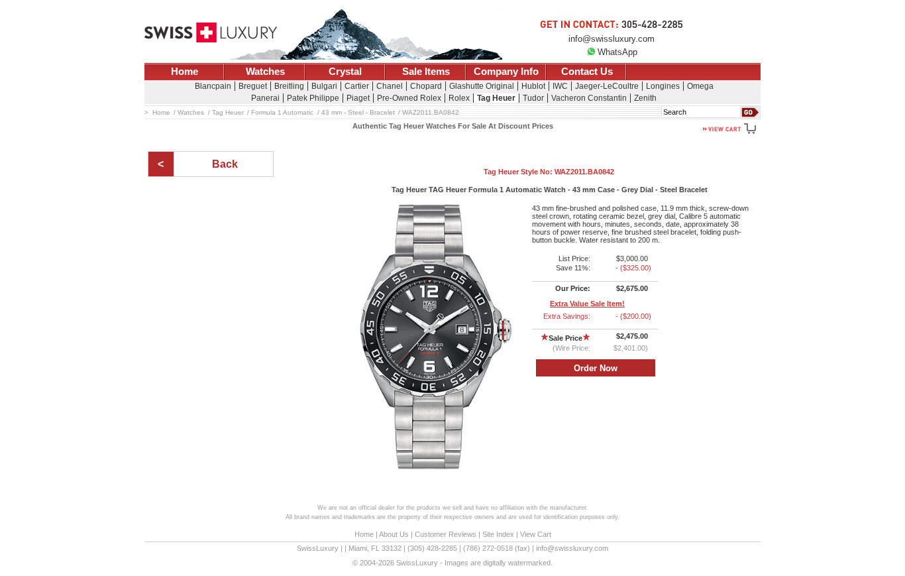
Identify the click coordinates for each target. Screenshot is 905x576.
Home (184, 71)
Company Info (506, 71)
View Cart (535, 534)
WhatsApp (617, 52)
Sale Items (426, 71)
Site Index (498, 534)
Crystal (345, 71)
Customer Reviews (445, 534)
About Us (394, 534)
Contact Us (587, 71)
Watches (265, 71)
